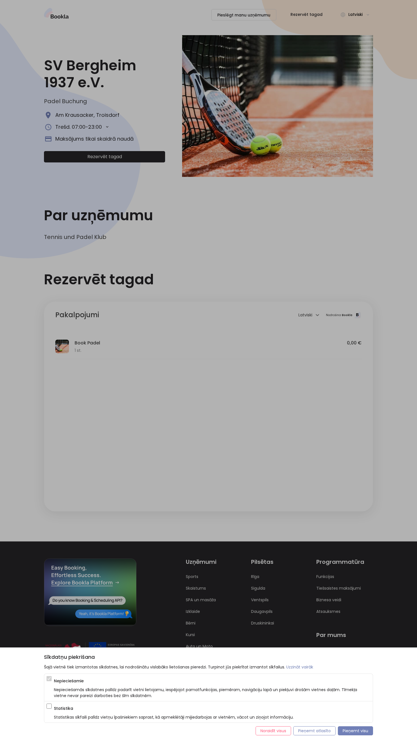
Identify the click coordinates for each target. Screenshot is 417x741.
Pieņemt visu (355, 731)
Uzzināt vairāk (299, 667)
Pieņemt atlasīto (314, 731)
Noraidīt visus (273, 731)
